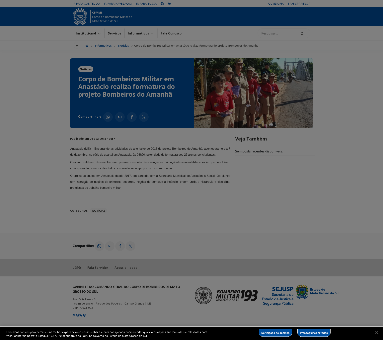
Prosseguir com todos (314, 332)
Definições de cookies (275, 332)
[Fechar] (376, 332)
